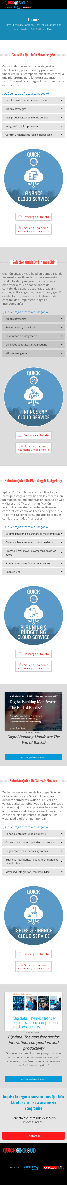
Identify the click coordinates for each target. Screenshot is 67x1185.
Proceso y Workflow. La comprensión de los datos (30, 552)
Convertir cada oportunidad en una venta (29, 842)
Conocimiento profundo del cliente (25, 834)
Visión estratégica (15, 109)
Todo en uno (13, 572)
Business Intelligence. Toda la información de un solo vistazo (31, 861)
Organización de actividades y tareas (26, 851)
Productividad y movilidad (20, 327)
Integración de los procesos (21, 126)
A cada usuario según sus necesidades (27, 563)
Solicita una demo (33, 229)
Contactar (33, 1136)
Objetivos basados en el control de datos (29, 542)
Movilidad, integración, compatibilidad (27, 872)
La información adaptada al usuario (26, 100)
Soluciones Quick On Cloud (32, 29)
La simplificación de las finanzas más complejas (32, 533)
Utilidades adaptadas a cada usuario (26, 344)
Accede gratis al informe (33, 757)
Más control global (16, 353)
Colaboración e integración (21, 336)
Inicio (15, 29)
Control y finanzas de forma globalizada (28, 134)
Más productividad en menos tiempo (26, 117)
